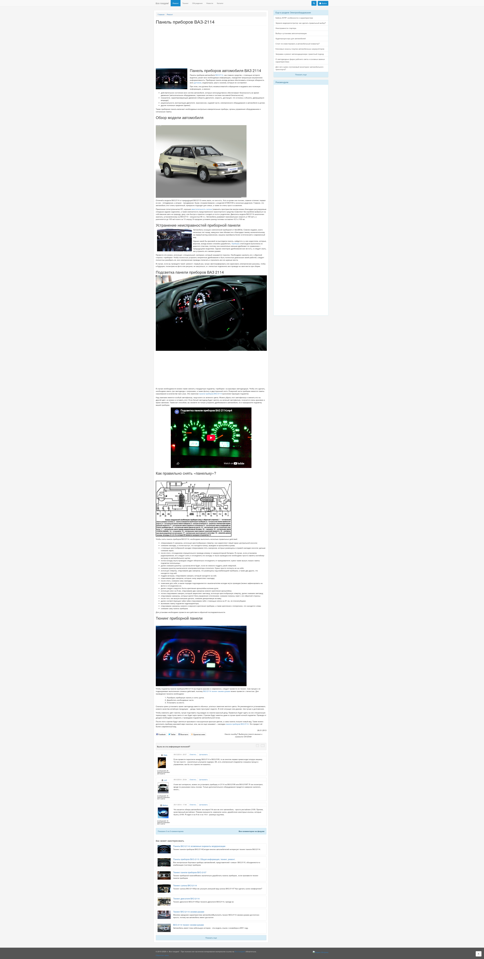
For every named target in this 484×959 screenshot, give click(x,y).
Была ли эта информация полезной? (173, 746)
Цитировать (203, 754)
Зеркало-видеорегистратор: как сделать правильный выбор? (301, 23)
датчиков (197, 82)
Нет (262, 745)
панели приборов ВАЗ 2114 (210, 393)
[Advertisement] (211, 45)
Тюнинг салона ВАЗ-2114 (185, 885)
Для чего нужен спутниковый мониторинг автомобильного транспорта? (299, 68)
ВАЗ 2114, (219, 75)
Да (257, 745)
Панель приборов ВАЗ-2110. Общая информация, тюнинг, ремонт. (204, 859)
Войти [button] (324, 3)
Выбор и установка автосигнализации (291, 33)
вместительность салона (202, 209)
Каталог (220, 3)
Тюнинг (185, 3)
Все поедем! (162, 3)
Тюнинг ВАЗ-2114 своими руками (188, 911)
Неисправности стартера (286, 28)
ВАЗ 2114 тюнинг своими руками (216, 691)
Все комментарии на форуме (251, 831)
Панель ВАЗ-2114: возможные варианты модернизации (199, 846)
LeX (165, 780)
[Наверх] (478, 953)
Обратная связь (162, 955)
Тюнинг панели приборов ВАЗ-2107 (189, 872)
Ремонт (176, 3)
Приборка (236, 243)
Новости (209, 3)
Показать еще (211, 937)
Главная (161, 14)
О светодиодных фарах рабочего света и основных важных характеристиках (300, 60)
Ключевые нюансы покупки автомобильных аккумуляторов (300, 49)
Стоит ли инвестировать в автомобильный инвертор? (298, 43)
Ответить (193, 754)
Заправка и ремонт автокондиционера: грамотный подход (300, 54)
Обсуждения (197, 3)
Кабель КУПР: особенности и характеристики (294, 18)
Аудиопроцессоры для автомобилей (291, 38)
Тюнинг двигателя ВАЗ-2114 (186, 898)
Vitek (165, 755)
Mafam (165, 805)
